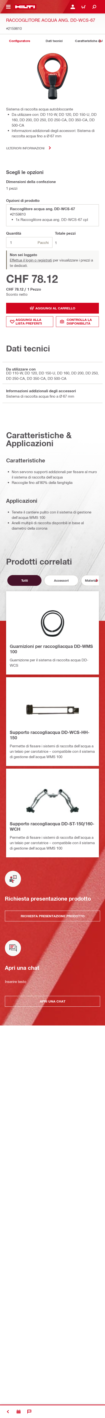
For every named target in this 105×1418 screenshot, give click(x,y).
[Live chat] (29, 1411)
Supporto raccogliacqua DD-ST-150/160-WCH (52, 826)
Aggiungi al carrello (55, 308)
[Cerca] (94, 6)
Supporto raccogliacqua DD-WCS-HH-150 (49, 735)
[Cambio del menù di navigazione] (8, 6)
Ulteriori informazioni (25, 148)
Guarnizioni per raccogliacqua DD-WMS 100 (51, 649)
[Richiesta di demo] (18, 1411)
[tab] (19, 41)
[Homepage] (25, 7)
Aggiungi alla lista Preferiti (29, 321)
